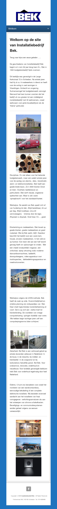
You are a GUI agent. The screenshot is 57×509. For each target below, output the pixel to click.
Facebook (28, 489)
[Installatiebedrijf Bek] (28, 16)
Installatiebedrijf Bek (28, 496)
